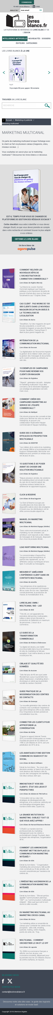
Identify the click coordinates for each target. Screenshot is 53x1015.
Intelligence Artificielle (15, 39)
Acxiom (34, 671)
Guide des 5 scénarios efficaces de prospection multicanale (33, 436)
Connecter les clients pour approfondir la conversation (35, 725)
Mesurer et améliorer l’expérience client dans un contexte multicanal (34, 575)
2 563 (37, 6)
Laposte (34, 947)
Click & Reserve (28, 495)
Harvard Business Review (40, 825)
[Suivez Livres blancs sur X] (9, 981)
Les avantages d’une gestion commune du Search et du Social (35, 756)
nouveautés (34, 39)
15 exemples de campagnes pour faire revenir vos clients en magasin (34, 371)
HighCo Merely (36, 283)
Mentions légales (21, 1012)
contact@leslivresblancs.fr (13, 992)
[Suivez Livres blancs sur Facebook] (4, 981)
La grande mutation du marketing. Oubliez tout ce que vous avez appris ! (34, 818)
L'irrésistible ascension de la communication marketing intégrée (35, 884)
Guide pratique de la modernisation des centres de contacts (34, 694)
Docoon (34, 347)
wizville (34, 582)
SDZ (32, 610)
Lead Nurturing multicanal (34, 547)
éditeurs (20, 43)
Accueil (9, 120)
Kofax (33, 732)
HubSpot (34, 412)
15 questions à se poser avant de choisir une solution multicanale (32, 467)
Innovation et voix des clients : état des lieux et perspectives (33, 787)
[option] (26, 71)
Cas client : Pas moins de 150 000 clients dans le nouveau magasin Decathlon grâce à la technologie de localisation (35, 309)
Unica (33, 919)
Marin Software (36, 763)
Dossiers (46, 39)
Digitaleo (34, 378)
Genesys (34, 701)
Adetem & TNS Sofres (39, 794)
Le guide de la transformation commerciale (29, 636)
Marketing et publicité (23, 120)
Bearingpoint (36, 499)
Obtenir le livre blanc (26, 239)
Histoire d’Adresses (38, 643)
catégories (31, 43)
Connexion (27, 2)
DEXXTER (34, 443)
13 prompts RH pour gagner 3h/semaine (24, 88)
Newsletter (14, 10)
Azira (33, 320)
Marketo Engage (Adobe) (40, 526)
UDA (32, 861)
